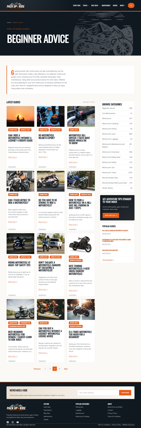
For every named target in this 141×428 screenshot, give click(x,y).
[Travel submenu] (88, 5)
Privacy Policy (112, 413)
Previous (37, 369)
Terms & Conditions (114, 416)
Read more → (12, 157)
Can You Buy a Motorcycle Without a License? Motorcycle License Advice (50, 332)
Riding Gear (79, 407)
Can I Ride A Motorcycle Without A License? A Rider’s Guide (20, 138)
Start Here (47, 407)
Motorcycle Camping (110, 123)
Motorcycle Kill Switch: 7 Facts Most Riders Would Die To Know (79, 139)
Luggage (78, 410)
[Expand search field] (131, 5)
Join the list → (111, 215)
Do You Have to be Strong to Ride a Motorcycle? (48, 203)
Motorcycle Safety (25, 130)
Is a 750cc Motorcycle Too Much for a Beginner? (80, 334)
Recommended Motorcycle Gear (17, 326)
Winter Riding (107, 188)
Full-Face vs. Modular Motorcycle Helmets (115, 230)
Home (9, 22)
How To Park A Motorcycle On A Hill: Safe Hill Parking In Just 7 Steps (80, 204)
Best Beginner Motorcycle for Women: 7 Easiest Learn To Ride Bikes (20, 336)
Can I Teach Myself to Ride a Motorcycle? (19, 201)
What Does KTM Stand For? (110, 250)
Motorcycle (106, 118)
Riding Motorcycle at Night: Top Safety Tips (19, 263)
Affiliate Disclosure (128, 425)
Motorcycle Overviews (76, 260)
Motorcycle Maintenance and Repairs (113, 145)
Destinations (48, 410)
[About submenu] (124, 5)
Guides (46, 419)
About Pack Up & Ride (115, 407)
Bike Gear (47, 413)
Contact (110, 410)
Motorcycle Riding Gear (111, 157)
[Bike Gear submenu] (98, 5)
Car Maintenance (108, 113)
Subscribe (125, 393)
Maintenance (48, 416)
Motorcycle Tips (108, 167)
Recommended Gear (25, 323)
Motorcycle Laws (108, 134)
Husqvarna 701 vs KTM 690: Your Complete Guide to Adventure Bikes (116, 240)
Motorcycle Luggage (110, 139)
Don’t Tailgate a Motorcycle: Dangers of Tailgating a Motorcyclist (50, 266)
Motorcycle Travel (86, 194)
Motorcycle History (109, 129)
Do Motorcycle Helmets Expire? (47, 136)
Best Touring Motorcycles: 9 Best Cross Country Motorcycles (79, 270)
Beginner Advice (13, 130)
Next (66, 369)
